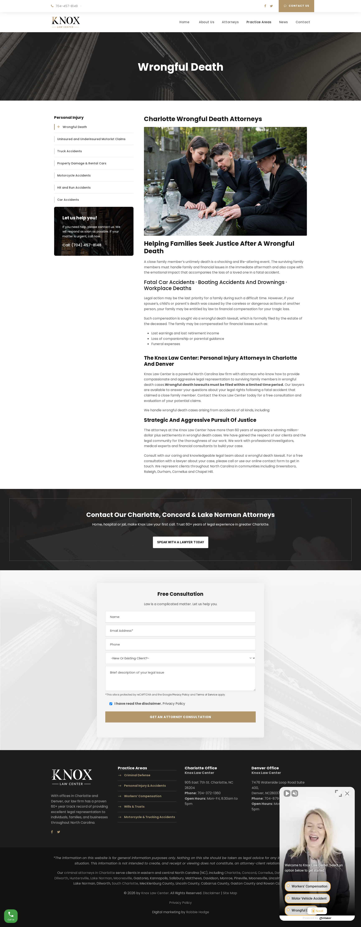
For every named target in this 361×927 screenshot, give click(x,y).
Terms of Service (206, 694)
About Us (206, 22)
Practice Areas (259, 22)
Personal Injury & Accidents (145, 786)
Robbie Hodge (197, 912)
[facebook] (265, 6)
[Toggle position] (338, 793)
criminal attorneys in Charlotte (89, 872)
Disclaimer (211, 893)
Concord (249, 872)
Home (184, 22)
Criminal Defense (137, 775)
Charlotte (232, 872)
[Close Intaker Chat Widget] (347, 793)
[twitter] (271, 6)
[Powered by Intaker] (325, 918)
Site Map (230, 893)
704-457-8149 (67, 6)
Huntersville (79, 878)
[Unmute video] (287, 793)
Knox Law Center (155, 893)
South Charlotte (125, 883)
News (283, 22)
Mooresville (122, 878)
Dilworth (61, 878)
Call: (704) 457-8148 (81, 245)
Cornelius (265, 872)
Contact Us (299, 6)
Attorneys (230, 22)
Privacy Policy (180, 694)
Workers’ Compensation (142, 796)
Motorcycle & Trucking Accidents (149, 817)
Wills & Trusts (134, 806)
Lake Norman (101, 878)
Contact (303, 22)
